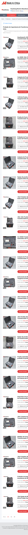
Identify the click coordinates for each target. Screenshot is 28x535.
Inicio (4, 15)
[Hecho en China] (10, 3)
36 (11, 516)
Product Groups (8, 23)
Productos (12, 15)
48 (14, 516)
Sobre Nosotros (21, 15)
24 (8, 516)
